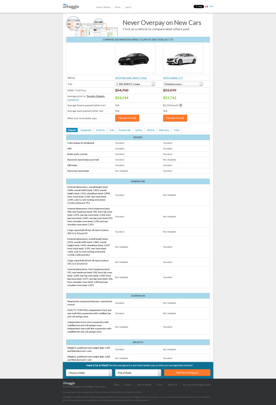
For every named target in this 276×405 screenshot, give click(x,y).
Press (118, 7)
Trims (177, 130)
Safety (138, 130)
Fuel (112, 130)
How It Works (103, 7)
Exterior (100, 130)
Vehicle (150, 130)
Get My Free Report (187, 372)
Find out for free (127, 117)
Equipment (86, 130)
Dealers (128, 384)
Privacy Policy (116, 392)
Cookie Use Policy (134, 392)
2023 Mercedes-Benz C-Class (131, 77)
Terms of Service (102, 392)
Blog (117, 384)
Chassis (72, 130)
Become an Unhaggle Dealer (197, 384)
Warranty (164, 130)
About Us (173, 384)
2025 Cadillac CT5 (173, 77)
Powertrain (125, 130)
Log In (128, 7)
